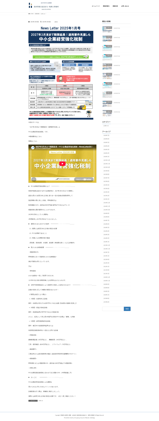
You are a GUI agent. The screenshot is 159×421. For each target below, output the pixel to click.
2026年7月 (106, 135)
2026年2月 (106, 153)
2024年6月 (106, 224)
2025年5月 (106, 185)
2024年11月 (107, 206)
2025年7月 (106, 178)
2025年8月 (106, 174)
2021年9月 (106, 270)
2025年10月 (107, 167)
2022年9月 (106, 259)
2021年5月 (106, 273)
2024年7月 (106, 220)
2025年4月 (106, 188)
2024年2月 (106, 238)
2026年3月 (106, 149)
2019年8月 (106, 298)
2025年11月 (107, 163)
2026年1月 (106, 156)
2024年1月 (106, 241)
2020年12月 (107, 277)
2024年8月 (106, 217)
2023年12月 (107, 245)
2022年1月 (106, 266)
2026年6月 (106, 139)
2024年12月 (107, 202)
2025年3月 (106, 192)
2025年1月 (106, 199)
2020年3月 (106, 291)
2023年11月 (107, 248)
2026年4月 (106, 146)
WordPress (72, 417)
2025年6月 (106, 181)
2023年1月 (106, 256)
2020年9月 (106, 284)
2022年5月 (106, 263)
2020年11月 (107, 280)
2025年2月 (106, 195)
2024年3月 (106, 234)
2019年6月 (106, 302)
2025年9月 (106, 170)
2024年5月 (106, 227)
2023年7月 (106, 252)
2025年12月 (107, 160)
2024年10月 (107, 209)
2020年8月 (106, 287)
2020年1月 (106, 295)
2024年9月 (106, 213)
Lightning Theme (79, 417)
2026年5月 (106, 142)
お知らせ (41, 400)
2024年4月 (106, 231)
